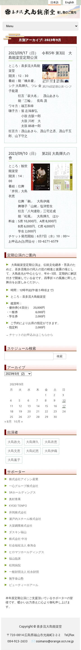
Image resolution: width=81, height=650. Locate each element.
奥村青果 (15, 499)
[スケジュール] (40, 13)
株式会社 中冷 (18, 538)
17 (63, 406)
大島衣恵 (51, 442)
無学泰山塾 (16, 578)
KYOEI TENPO (18, 505)
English (69, 2)
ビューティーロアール (23, 585)
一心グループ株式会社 (23, 485)
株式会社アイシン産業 (23, 479)
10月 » (18, 421)
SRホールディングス (22, 492)
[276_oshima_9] (55, 83)
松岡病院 (15, 565)
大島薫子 (14, 460)
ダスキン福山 (18, 532)
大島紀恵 (32, 451)
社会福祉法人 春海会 (22, 545)
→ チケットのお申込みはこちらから (29, 334)
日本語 (54, 2)
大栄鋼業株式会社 (20, 525)
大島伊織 (51, 451)
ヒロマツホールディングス (26, 552)
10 (63, 400)
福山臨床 (15, 558)
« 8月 (8, 421)
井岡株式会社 (18, 512)
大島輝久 (32, 442)
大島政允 (14, 442)
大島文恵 (14, 451)
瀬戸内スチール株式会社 (25, 518)
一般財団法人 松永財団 (24, 571)
